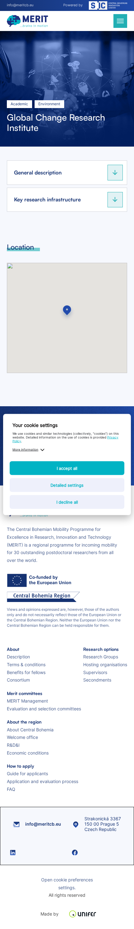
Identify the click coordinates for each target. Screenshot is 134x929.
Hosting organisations (105, 664)
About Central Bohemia (30, 729)
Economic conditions (28, 752)
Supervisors (95, 672)
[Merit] (27, 21)
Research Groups (100, 656)
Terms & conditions (26, 664)
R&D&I (13, 745)
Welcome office (22, 737)
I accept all (67, 468)
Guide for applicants (27, 773)
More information (25, 449)
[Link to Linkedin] (36, 852)
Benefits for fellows (26, 672)
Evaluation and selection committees (44, 708)
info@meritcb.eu (20, 5)
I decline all (67, 502)
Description (18, 656)
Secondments (97, 679)
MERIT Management (27, 700)
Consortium (18, 679)
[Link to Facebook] (98, 852)
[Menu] (120, 21)
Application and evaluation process (42, 781)
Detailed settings (67, 485)
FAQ (11, 789)
